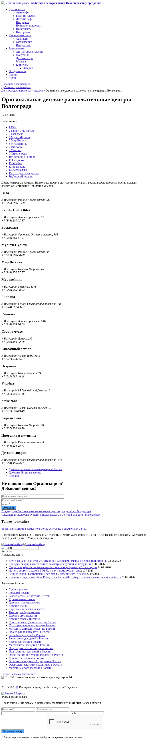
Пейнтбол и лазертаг (29, 25)
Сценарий (22, 38)
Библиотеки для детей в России (28, 638)
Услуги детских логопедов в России (31, 648)
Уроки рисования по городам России (32, 625)
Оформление (24, 41)
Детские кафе (24, 19)
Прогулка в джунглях (24, 173)
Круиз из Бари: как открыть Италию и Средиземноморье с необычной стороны (58, 560)
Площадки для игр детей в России (30, 631)
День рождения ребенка (16, 90)
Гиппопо (15, 147)
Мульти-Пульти (19, 137)
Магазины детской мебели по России (32, 628)
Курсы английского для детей (27, 609)
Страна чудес (18, 153)
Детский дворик (21, 176)
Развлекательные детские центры (29, 595)
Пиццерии (22, 22)
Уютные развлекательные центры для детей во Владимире (46, 511)
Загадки (28, 68)
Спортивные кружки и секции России (32, 622)
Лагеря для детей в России (25, 641)
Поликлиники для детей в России (30, 651)
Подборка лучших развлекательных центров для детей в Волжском (50, 514)
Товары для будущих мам (24, 612)
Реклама (14, 475)
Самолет (15, 150)
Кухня (12, 77)
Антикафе (22, 12)
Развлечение (16, 48)
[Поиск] (2, 548)
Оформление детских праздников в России (35, 664)
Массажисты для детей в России (29, 645)
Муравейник (18, 143)
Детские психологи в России (27, 658)
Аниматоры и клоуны (29, 51)
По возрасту (23, 28)
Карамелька (18, 169)
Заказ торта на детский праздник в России (35, 661)
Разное (5, 674)
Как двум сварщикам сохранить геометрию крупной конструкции (50, 564)
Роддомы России (19, 592)
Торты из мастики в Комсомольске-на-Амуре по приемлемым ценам (43, 528)
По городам (23, 32)
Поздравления (17, 71)
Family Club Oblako (22, 130)
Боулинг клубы (25, 15)
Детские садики (18, 605)
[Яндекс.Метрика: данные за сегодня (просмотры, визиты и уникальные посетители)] (13, 693)
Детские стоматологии (23, 615)
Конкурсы (22, 64)
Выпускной (23, 45)
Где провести (17, 9)
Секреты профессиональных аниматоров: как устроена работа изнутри (53, 567)
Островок (16, 160)
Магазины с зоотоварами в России (30, 667)
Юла (13, 127)
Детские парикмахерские (24, 602)
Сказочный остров (22, 156)
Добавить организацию (16, 84)
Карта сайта (28, 674)
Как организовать (20, 35)
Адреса (38, 90)
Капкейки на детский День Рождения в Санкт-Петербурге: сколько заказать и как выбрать (65, 577)
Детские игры (24, 58)
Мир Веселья (18, 140)
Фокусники (23, 54)
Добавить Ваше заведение (25, 472)
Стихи (13, 74)
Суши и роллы (18, 589)
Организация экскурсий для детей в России (36, 654)
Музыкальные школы (22, 599)
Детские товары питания (24, 618)
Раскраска (16, 133)
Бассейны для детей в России (27, 635)
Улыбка (15, 163)
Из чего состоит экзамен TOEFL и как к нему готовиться (44, 570)
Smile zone (17, 166)
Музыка (21, 61)
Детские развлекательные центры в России (35, 469)
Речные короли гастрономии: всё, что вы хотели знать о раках (47, 573)
